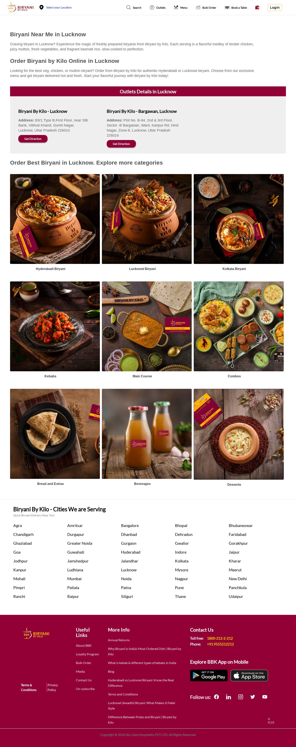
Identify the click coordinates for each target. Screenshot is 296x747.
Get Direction (32, 138)
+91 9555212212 (220, 644)
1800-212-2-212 (220, 638)
